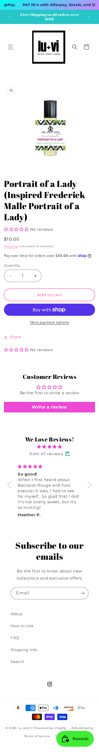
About (17, 614)
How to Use (22, 625)
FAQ (15, 637)
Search (17, 661)
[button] (10, 47)
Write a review (49, 407)
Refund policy (83, 728)
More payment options (49, 322)
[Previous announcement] (10, 17)
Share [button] (15, 337)
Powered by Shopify (50, 728)
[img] (49, 446)
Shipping (11, 246)
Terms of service (37, 736)
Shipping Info (24, 649)
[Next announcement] (89, 17)
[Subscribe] (82, 593)
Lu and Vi (25, 728)
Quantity (12, 265)
